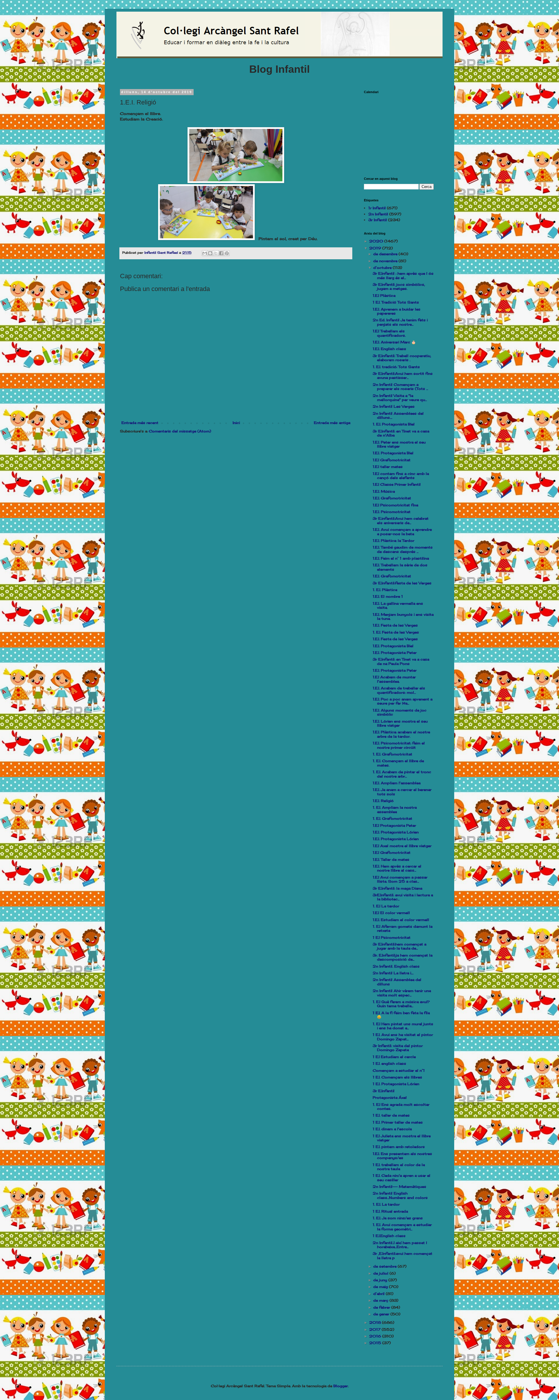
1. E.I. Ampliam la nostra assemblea (395, 809)
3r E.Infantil (384, 1091)
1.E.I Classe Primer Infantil (397, 484)
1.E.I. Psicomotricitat (392, 512)
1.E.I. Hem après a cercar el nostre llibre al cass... (397, 868)
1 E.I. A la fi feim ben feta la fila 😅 (401, 1015)
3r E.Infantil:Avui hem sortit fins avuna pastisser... (403, 375)
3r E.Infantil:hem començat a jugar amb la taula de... (399, 946)
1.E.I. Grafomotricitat (392, 498)
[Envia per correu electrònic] (205, 253)
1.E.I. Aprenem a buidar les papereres (396, 311)
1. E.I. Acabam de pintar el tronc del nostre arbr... (402, 774)
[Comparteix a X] (216, 253)
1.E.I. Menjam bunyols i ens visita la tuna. (403, 616)
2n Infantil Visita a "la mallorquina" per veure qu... (400, 397)
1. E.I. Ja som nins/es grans (398, 1218)
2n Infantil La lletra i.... (393, 973)
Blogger (340, 1386)
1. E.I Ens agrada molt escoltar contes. (401, 1106)
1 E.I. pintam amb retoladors (399, 1147)
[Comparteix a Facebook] (221, 253)
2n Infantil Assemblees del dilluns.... (398, 415)
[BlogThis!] (210, 253)
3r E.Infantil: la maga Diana (397, 888)
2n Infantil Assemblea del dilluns (397, 981)
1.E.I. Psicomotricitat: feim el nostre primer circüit (399, 745)
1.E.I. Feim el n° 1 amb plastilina (401, 558)
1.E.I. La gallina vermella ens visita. (398, 605)
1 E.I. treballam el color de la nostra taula (399, 1167)
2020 (376, 241)
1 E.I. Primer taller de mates (398, 1122)
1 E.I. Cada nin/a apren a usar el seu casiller (401, 1177)
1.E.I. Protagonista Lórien (396, 832)
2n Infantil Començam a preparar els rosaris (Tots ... (400, 386)
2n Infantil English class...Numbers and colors (400, 1195)
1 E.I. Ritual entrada (390, 1211)
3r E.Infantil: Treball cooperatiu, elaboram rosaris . (402, 358)
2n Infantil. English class (396, 966)
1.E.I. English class (389, 349)
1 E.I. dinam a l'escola (392, 1129)
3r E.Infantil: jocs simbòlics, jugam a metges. (399, 286)
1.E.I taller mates (388, 466)
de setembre (385, 1266)
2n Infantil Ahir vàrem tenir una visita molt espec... (402, 993)
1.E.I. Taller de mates (391, 859)
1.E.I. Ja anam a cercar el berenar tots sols (402, 791)
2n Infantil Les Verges (394, 406)
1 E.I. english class (389, 1063)
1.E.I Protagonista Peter (394, 825)
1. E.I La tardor (386, 906)
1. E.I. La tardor (386, 1204)
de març (381, 1300)
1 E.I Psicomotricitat (392, 937)
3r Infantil (377, 220)
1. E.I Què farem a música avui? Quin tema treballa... (401, 1004)
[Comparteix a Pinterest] (227, 253)
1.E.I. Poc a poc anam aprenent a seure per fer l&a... (402, 701)
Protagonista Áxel (390, 1097)
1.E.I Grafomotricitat (392, 460)
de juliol (381, 1273)
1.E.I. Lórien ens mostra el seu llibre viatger (400, 723)
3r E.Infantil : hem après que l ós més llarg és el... (403, 275)
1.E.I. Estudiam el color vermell (401, 920)
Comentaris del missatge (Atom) (180, 431)
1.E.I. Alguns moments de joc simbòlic (400, 712)
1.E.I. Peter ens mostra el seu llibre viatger (399, 444)
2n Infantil (378, 214)
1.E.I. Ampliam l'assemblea (396, 783)
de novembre (386, 261)
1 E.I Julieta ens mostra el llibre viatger (402, 1138)
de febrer (382, 1307)
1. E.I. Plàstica (385, 590)
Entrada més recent (139, 422)
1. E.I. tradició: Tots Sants (396, 367)
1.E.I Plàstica (384, 295)
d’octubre (383, 267)
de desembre (386, 254)
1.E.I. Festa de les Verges (395, 625)
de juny (380, 1280)
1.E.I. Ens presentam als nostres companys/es (402, 1155)
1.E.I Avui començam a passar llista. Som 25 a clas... (400, 879)
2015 (375, 1343)
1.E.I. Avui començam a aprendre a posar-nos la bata (402, 531)
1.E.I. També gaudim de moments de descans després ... (403, 549)
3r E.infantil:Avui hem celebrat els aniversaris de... (401, 520)
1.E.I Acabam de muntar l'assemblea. (394, 679)
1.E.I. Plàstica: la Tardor (393, 540)
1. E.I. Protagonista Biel (394, 424)
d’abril (379, 1293)
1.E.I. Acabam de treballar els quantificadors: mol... (399, 690)
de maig (381, 1286)
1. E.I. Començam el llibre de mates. (398, 763)
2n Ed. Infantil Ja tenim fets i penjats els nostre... (400, 322)
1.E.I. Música (384, 491)
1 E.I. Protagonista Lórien (396, 1084)
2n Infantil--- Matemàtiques (399, 1186)
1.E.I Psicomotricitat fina (395, 505)
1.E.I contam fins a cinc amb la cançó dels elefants (401, 475)
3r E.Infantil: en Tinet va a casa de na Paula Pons (401, 661)
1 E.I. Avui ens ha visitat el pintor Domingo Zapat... (403, 1036)
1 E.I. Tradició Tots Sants (396, 302)
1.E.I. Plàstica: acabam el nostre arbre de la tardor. (401, 734)
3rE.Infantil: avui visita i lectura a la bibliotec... (403, 897)
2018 (375, 1322)
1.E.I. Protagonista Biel (393, 453)
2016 (375, 1336)
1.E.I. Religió (383, 801)
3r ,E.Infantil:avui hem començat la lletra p (402, 1255)
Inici (236, 422)
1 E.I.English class (389, 1236)
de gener (381, 1314)
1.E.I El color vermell (391, 913)
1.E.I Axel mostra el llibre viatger (402, 846)
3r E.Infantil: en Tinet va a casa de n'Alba (401, 433)
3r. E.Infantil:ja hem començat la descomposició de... (402, 957)
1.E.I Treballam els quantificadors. (389, 333)
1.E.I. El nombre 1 (388, 596)
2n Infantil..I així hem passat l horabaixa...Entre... (400, 1245)
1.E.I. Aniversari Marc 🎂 (394, 342)
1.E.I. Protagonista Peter (395, 652)
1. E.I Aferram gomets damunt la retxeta (402, 928)
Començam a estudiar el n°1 (399, 1070)
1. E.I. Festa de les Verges (396, 632)
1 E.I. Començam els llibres (397, 1077)
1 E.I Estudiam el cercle (394, 1057)
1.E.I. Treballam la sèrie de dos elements (400, 567)
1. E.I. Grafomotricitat (392, 754)
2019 (375, 248)
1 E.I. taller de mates (391, 1115)
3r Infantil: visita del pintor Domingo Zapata (398, 1048)
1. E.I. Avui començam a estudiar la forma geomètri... (402, 1226)
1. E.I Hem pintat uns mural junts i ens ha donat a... (403, 1026)
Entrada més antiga (332, 422)
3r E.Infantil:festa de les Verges (402, 583)
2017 (375, 1329)
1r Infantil (377, 208)
